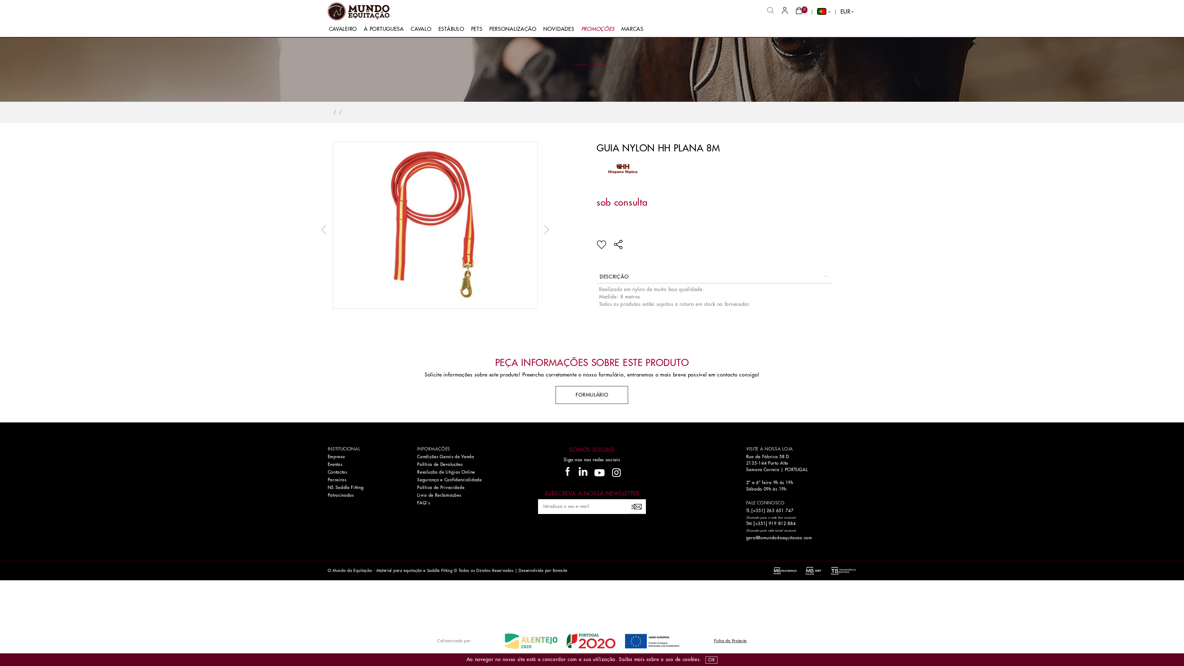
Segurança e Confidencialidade (449, 480)
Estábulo (451, 29)
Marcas (632, 29)
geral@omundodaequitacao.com (779, 538)
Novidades (558, 29)
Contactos (337, 472)
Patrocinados (341, 495)
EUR (846, 11)
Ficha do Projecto (730, 641)
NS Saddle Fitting (346, 487)
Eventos (335, 464)
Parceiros (337, 480)
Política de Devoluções (439, 464)
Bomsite (560, 571)
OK (711, 660)
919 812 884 (782, 523)
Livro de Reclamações (439, 495)
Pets (477, 29)
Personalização (512, 29)
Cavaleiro (343, 29)
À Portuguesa (384, 29)
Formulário (592, 395)
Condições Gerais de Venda (445, 456)
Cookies (691, 659)
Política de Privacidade (440, 487)
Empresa (336, 456)
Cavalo (421, 29)
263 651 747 (780, 510)
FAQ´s (423, 503)
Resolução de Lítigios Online (446, 472)
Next (545, 229)
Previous (325, 229)
